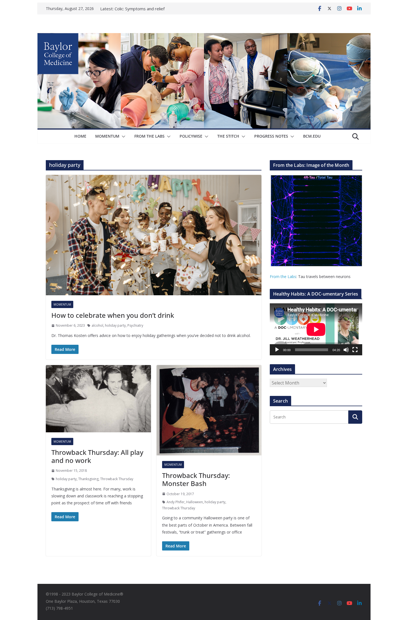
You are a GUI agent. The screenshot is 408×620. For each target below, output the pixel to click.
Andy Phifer (176, 502)
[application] (316, 329)
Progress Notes (271, 136)
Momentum (107, 136)
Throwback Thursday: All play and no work (97, 456)
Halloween (194, 502)
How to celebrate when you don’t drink (112, 315)
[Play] (277, 350)
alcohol (97, 325)
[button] (122, 136)
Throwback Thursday (116, 479)
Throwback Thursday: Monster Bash (196, 479)
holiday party (115, 325)
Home (80, 136)
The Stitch (228, 136)
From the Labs (283, 276)
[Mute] (346, 350)
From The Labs (149, 136)
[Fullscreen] (355, 350)
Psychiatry (135, 325)
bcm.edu (312, 136)
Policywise (191, 136)
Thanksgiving (88, 479)
